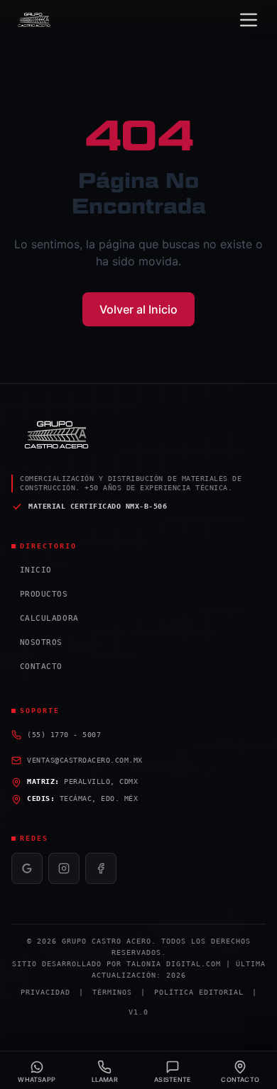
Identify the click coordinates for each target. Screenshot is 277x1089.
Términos (112, 992)
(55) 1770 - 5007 (64, 735)
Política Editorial (199, 992)
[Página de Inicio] (35, 20)
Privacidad (45, 992)
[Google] (27, 868)
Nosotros (37, 642)
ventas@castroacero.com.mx (85, 760)
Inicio (31, 570)
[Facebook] (100, 868)
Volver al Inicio (138, 309)
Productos (39, 594)
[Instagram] (64, 868)
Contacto (37, 666)
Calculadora (45, 618)
